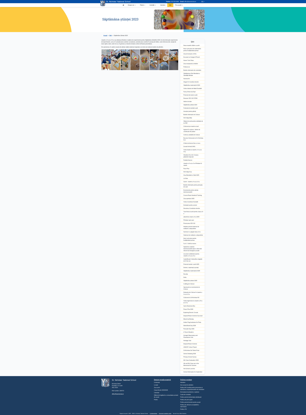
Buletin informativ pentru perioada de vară (192, 186)
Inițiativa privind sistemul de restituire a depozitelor (191, 227)
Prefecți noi (186, 67)
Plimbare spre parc (188, 220)
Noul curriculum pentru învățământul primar (189, 239)
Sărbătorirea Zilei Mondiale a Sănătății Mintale (191, 74)
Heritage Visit (187, 340)
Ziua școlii (157, 387)
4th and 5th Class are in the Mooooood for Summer (191, 364)
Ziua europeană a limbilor (190, 63)
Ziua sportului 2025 (188, 198)
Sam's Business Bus (189, 306)
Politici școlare (186, 380)
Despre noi (131, 5)
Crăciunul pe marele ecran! (191, 126)
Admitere (162, 5)
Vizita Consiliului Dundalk (190, 202)
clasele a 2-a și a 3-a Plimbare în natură (192, 164)
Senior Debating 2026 (189, 353)
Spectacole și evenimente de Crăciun (191, 288)
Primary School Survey (189, 357)
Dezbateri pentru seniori (190, 205)
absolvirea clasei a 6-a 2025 (191, 217)
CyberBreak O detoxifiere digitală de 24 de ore (192, 260)
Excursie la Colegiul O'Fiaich (191, 57)
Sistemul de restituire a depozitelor (193, 235)
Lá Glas (185, 178)
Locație (156, 385)
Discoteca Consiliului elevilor (191, 208)
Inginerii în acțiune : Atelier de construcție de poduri (191, 130)
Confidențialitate (153, 413)
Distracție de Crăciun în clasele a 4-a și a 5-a (192, 293)
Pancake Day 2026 (188, 329)
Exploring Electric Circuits (190, 312)
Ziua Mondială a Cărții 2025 (191, 175)
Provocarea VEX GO (189, 223)
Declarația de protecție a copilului (189, 392)
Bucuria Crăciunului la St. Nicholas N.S (193, 139)
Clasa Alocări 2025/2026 (161, 390)
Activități (152, 5)
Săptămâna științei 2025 (190, 280)
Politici (156, 399)
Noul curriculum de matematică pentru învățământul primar (192, 49)
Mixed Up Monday (188, 319)
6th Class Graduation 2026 (191, 360)
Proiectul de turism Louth (190, 95)
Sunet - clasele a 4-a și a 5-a (191, 181)
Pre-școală (178, 5)
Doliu (184, 277)
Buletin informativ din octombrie (192, 70)
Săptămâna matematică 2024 (191, 85)
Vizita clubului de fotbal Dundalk (192, 88)
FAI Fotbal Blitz (187, 118)
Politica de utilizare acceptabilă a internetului (189, 405)
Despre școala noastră (162, 380)
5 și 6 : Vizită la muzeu (189, 243)
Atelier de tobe (187, 101)
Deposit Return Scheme (190, 344)
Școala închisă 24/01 (189, 146)
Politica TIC (183, 409)
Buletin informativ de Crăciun (191, 114)
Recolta (185, 274)
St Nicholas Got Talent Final (191, 350)
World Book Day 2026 (189, 325)
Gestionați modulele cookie (165, 413)
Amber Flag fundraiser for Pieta (192, 322)
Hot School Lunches (189, 368)
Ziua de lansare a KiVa (189, 54)
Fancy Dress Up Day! (189, 91)
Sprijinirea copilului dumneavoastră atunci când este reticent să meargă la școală (192, 248)
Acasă (105, 35)
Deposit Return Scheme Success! (192, 315)
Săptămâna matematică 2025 (191, 270)
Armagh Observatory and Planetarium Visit (190, 336)
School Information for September (192, 372)
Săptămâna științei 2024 (190, 104)
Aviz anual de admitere (186, 385)
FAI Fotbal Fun (187, 172)
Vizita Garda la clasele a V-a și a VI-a (192, 150)
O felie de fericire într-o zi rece (191, 143)
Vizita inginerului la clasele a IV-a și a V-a (192, 301)
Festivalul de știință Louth (190, 108)
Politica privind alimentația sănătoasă (190, 397)
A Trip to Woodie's (188, 332)
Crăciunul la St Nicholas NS (191, 297)
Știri (170, 5)
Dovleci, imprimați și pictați (191, 267)
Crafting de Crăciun (188, 284)
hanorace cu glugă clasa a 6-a (191, 231)
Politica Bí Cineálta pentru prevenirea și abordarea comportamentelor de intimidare (192, 388)
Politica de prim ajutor (186, 399)
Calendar (156, 392)
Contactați (157, 382)
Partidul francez (187, 160)
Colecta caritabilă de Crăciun (191, 134)
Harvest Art (186, 78)
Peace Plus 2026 (188, 309)
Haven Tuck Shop (188, 60)
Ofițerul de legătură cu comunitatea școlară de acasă (166, 396)
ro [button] (202, 1)
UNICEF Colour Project (190, 347)
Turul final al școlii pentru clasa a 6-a (193, 212)
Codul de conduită (185, 394)
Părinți (142, 5)
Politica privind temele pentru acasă (190, 402)
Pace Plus (186, 168)
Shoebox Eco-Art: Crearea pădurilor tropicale (190, 156)
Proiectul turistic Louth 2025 (191, 264)
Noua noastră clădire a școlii (191, 45)
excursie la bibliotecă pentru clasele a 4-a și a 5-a (191, 254)
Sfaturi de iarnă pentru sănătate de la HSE (193, 122)
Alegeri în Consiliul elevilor (191, 82)
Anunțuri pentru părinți (189, 111)
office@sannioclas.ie (118, 394)
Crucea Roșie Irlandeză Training (192, 195)
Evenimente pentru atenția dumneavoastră (190, 191)
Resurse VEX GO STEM (190, 98)
